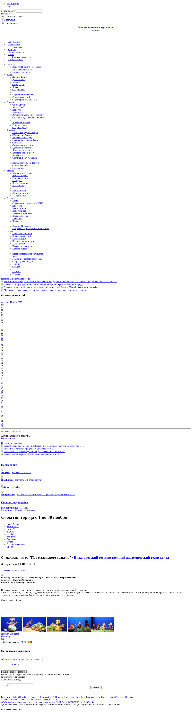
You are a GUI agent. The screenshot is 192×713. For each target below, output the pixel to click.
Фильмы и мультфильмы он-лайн (28, 117)
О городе (11, 198)
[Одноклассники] (27, 642)
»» (7, 302)
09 (2, 423)
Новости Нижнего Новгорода (26, 67)
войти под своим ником (12, 659)
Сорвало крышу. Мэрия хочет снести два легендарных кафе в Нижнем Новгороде (43, 284)
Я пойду (5, 634)
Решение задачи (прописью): (15, 672)
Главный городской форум (25, 132)
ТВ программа (15, 47)
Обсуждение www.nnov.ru (24, 158)
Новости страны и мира (12, 443)
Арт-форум (17, 155)
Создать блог (18, 89)
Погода (4, 13)
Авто (14, 256)
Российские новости (22, 69)
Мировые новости (21, 72)
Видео (15, 87)
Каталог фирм (19, 238)
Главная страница (9, 508)
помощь (15, 664)
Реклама (16, 274)
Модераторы (18, 168)
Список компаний (21, 97)
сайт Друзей (14, 42)
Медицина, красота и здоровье (27, 259)
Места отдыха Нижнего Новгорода (18, 510)
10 (2, 426)
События (24, 508)
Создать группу (19, 127)
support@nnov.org (116, 697)
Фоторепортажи (16, 52)
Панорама (17, 206)
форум (104, 697)
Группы (10, 102)
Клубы (10, 534)
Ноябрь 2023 (16, 302)
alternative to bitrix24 (21, 472)
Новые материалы (21, 122)
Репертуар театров (21, 178)
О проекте (34, 697)
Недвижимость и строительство (27, 254)
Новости (11, 64)
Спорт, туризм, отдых (22, 261)
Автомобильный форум (23, 153)
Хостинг (16, 271)
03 (2, 332)
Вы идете (14, 634)
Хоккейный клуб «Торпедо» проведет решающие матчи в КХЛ (34, 451)
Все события (18, 185)
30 (2, 401)
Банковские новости (22, 233)
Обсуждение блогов (22, 135)
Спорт (10, 547)
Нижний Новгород (21, 226)
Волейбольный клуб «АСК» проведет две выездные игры (31, 454)
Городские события (16, 544)
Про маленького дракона (13, 570)
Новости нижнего (21, 211)
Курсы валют (18, 243)
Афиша (10, 170)
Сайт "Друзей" (19, 105)
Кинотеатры (13, 526)
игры (23, 57)
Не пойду (5, 636)
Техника (16, 264)
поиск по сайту (8, 11)
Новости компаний (21, 236)
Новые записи (9, 464)
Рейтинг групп (19, 125)
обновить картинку (11, 679)
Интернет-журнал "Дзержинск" (27, 115)
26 (2, 390)
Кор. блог (80, 697)
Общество (17, 142)
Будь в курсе (96, 30)
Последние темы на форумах (26, 163)
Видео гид (17, 221)
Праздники (17, 112)
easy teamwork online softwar (28, 480)
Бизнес (10, 231)
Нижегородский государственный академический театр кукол (121, 557)
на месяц (17, 431)
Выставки (11, 539)
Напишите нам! (8, 438)
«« (2, 302)
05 (2, 337)
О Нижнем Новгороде (63, 697)
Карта (11, 54)
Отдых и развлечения (22, 145)
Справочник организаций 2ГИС (27, 203)
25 (2, 388)
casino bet (15, 487)
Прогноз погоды (20, 216)
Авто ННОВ (18, 107)
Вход (9, 6)
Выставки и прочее (21, 183)
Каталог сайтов (15, 59)
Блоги (10, 74)
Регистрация (13, 3)
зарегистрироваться (35, 659)
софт (29, 57)
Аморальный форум (22, 137)
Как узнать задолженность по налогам (30, 228)
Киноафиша (14, 44)
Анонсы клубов (20, 175)
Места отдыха (19, 190)
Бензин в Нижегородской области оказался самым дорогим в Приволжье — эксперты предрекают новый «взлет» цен (60, 281)
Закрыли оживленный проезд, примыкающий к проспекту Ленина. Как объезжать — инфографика (52, 287)
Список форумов (20, 165)
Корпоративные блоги (23, 241)
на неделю (6, 431)
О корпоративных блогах (24, 100)
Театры (10, 531)
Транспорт (17, 218)
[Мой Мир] (30, 642)
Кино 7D (11, 529)
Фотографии (18, 84)
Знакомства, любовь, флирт (25, 140)
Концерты (17, 180)
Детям (10, 542)
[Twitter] (24, 642)
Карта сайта (45, 697)
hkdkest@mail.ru (19, 697)
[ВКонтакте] (21, 642)
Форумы (12, 49)
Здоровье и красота (21, 148)
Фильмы (16, 57)
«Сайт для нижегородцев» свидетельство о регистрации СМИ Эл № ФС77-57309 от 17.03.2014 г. (48, 702)
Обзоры (16, 266)
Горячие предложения (22, 213)
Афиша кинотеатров (22, 173)
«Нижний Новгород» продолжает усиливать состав (29, 449)
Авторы (16, 82)
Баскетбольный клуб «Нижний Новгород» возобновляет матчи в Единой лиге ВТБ (44, 446)
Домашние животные (22, 150)
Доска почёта (18, 79)
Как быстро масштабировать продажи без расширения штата (46, 494)
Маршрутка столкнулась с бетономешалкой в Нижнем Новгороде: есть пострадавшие (45, 290)
